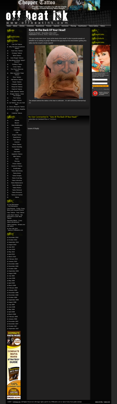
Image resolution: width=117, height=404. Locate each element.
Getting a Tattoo (17, 64)
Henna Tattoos (17, 144)
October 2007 (13, 326)
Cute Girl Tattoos (17, 44)
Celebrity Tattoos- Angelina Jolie (17, 109)
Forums (48, 26)
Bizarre (17, 123)
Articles (22, 26)
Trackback (52, 119)
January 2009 (13, 290)
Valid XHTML (99, 402)
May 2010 (12, 251)
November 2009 (13, 266)
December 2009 (13, 263)
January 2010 (13, 261)
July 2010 (12, 247)
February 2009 (13, 287)
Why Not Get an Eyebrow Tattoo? (17, 47)
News (46, 34)
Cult (17, 132)
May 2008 (12, 309)
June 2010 (12, 249)
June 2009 (12, 278)
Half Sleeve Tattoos (17, 79)
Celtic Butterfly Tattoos (17, 91)
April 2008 (12, 311)
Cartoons (17, 127)
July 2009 (12, 275)
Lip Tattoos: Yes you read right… (17, 103)
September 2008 (14, 299)
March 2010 (12, 256)
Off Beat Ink (16, 402)
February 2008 (13, 316)
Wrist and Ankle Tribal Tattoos (17, 73)
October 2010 (13, 240)
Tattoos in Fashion (17, 194)
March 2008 (12, 314)
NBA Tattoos (17, 156)
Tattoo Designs (54, 34)
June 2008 (12, 307)
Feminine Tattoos (17, 84)
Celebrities (30, 26)
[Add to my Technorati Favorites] (30, 103)
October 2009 (13, 268)
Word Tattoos (17, 55)
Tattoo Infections (17, 180)
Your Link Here (13, 228)
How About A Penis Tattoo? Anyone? (17, 61)
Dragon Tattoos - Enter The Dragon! (17, 94)
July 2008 (12, 304)
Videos (102, 26)
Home (9, 26)
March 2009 (12, 285)
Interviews (65, 26)
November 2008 (13, 295)
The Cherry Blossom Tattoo (17, 69)
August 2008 (12, 302)
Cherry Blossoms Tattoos (17, 106)
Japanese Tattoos (17, 154)
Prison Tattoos (17, 163)
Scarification (82, 26)
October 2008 (13, 297)
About (15, 26)
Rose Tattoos (17, 77)
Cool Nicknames (14, 204)
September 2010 (14, 242)
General (40, 34)
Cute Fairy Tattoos (17, 50)
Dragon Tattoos (17, 100)
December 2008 (13, 292)
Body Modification (17, 125)
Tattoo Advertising (17, 170)
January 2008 (13, 319)
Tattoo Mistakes (17, 185)
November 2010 (13, 237)
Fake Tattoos (17, 139)
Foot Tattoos (17, 98)
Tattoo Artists (17, 173)
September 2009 (14, 271)
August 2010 (12, 244)
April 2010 (12, 254)
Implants (56, 26)
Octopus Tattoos (17, 53)
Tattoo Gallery (93, 26)
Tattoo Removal (17, 190)
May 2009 (12, 280)
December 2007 (13, 321)
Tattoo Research (17, 192)
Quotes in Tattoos (17, 166)
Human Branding (17, 147)
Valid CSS (107, 402)
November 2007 (13, 323)
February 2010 (13, 259)
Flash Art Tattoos (17, 89)
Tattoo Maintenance (17, 182)
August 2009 (12, 273)
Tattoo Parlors (17, 187)
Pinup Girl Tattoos (17, 86)
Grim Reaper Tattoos (17, 58)
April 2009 (12, 283)
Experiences (40, 26)
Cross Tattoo (17, 66)
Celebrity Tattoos (17, 113)
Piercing (73, 26)
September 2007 (14, 328)
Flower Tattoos (16, 82)
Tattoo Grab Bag (17, 178)
